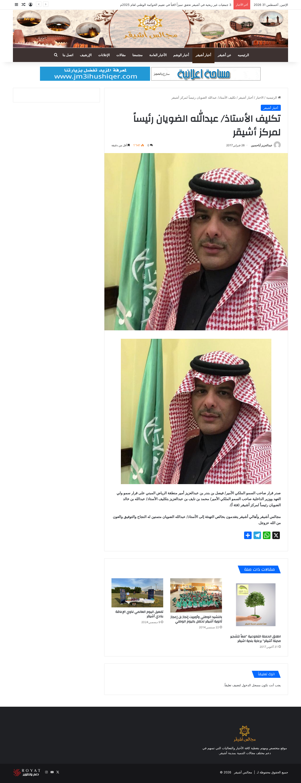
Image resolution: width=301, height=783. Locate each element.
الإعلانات (104, 55)
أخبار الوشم (181, 55)
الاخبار (260, 97)
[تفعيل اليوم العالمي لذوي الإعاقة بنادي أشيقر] (137, 592)
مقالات (121, 55)
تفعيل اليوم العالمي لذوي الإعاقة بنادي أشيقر (139, 614)
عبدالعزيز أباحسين (261, 145)
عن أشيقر (224, 55)
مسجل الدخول (251, 685)
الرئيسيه (243, 55)
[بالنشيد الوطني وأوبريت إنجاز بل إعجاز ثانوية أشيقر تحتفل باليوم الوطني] (196, 595)
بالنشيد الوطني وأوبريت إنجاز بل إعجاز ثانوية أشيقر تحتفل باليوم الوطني (196, 619)
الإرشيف (86, 55)
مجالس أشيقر (243, 772)
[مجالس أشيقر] (150, 29)
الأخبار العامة (158, 55)
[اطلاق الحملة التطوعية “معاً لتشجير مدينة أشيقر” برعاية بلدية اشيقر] (255, 605)
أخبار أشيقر (203, 55)
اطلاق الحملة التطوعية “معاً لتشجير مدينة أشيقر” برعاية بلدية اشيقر (255, 638)
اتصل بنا (68, 55)
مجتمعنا (137, 55)
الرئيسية (272, 97)
